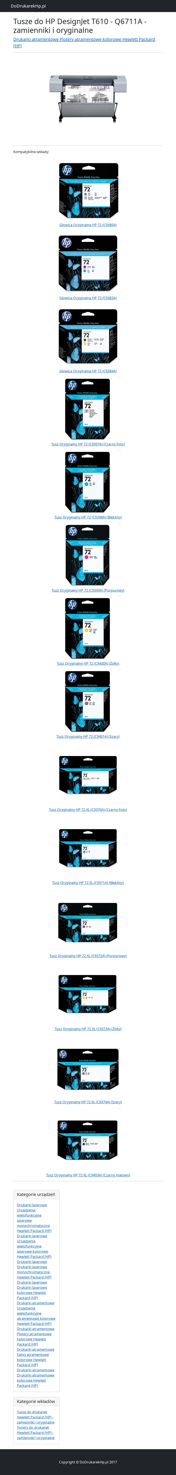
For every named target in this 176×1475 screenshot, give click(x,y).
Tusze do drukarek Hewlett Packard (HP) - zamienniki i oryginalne (36, 1417)
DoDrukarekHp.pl (28, 6)
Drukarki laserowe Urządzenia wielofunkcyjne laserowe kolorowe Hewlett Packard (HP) (34, 1246)
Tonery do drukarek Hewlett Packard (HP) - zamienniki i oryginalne (36, 1432)
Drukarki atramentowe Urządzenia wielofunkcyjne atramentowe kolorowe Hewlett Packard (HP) (36, 1313)
